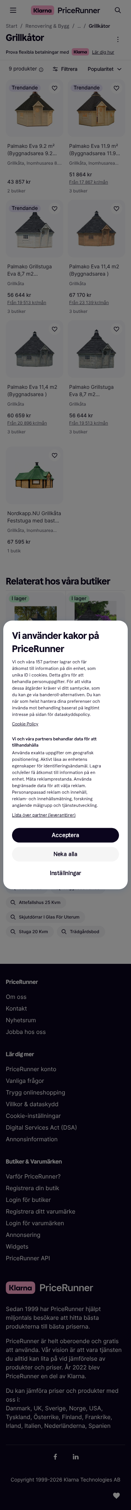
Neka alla (65, 854)
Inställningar (65, 873)
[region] (65, 755)
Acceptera (65, 835)
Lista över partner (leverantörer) (43, 815)
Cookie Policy (25, 724)
